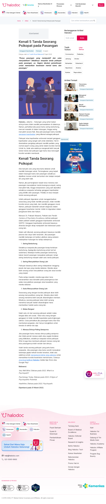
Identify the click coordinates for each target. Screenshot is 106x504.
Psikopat (38, 51)
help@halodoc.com (10, 456)
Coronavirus (69, 54)
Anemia (78, 68)
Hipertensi (68, 68)
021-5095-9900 (9, 459)
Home (19, 21)
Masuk (101, 5)
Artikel (26, 21)
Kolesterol (79, 63)
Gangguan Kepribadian (27, 51)
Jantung (68, 59)
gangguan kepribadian (27, 134)
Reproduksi (78, 72)
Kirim (82, 38)
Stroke (76, 59)
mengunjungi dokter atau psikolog (43, 355)
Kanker (67, 72)
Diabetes (80, 54)
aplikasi (29, 360)
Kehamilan (68, 63)
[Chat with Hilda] (94, 374)
